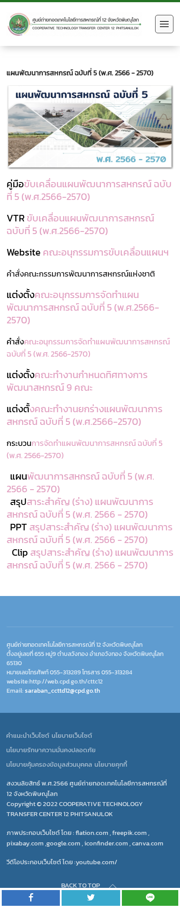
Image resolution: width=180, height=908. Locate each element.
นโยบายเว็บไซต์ (72, 735)
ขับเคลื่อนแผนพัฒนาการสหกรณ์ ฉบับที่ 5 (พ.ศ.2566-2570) (89, 190)
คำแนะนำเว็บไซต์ (27, 735)
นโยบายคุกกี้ (110, 764)
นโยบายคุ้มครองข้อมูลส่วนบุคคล (49, 764)
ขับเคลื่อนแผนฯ (88, 252)
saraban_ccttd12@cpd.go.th (62, 690)
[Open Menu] (164, 24)
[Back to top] (113, 886)
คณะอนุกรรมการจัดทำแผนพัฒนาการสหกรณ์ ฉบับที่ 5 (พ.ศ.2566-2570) (83, 307)
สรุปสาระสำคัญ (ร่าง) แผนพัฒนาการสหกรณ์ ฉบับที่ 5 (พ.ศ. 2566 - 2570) (90, 533)
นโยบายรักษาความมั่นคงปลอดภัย (51, 750)
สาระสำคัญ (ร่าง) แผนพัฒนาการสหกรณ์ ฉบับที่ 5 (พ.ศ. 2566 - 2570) (80, 508)
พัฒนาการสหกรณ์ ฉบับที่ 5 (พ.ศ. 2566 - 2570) (80, 482)
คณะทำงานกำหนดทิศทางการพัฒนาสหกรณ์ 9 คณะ (77, 381)
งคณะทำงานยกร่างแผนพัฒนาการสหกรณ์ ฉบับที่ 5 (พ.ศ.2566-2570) (85, 415)
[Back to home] (74, 24)
